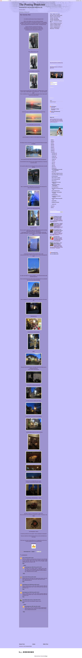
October (53, 156)
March (53, 166)
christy (23, 557)
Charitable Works (57, 236)
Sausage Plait (54, 200)
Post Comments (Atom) (28, 646)
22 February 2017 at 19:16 (37, 567)
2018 (52, 150)
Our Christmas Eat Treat (56, 179)
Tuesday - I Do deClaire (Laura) (55, 25)
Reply (23, 563)
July (53, 160)
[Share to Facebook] (39, 551)
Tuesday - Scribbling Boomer (55, 27)
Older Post (45, 644)
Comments (53, 84)
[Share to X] (38, 551)
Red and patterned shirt (56, 190)
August (53, 159)
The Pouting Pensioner (32, 4)
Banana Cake (54, 171)
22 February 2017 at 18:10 (29, 557)
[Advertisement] (33, 635)
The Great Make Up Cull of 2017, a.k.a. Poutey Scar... (57, 170)
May (53, 163)
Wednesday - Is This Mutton (54, 28)
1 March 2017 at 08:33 (36, 606)
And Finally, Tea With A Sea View (57, 173)
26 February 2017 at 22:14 (35, 584)
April (53, 165)
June (53, 162)
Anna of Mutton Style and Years (27, 599)
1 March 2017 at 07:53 (36, 599)
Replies (25, 565)
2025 (52, 141)
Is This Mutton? (53, 106)
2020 (52, 147)
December (54, 153)
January (53, 204)
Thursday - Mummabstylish (54, 19)
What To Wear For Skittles (56, 177)
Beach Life (52, 117)
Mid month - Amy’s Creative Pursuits (56, 15)
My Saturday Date (55, 176)
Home (33, 644)
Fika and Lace (54, 180)
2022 (52, 144)
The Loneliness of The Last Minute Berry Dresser (58, 230)
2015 (52, 207)
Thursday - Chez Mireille (54, 18)
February (53, 168)
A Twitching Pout (54, 194)
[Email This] (37, 551)
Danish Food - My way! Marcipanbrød (55, 185)
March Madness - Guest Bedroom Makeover (58, 243)
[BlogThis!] (37, 551)
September (54, 157)
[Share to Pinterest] (40, 551)
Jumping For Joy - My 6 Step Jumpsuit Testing (58, 217)
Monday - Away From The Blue (55, 16)
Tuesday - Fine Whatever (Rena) (55, 24)
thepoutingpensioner (28, 567)
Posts (52, 82)
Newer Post (22, 644)
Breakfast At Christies (55, 202)
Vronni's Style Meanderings (55, 111)
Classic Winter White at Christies (57, 174)
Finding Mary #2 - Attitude (58, 223)
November (54, 154)
